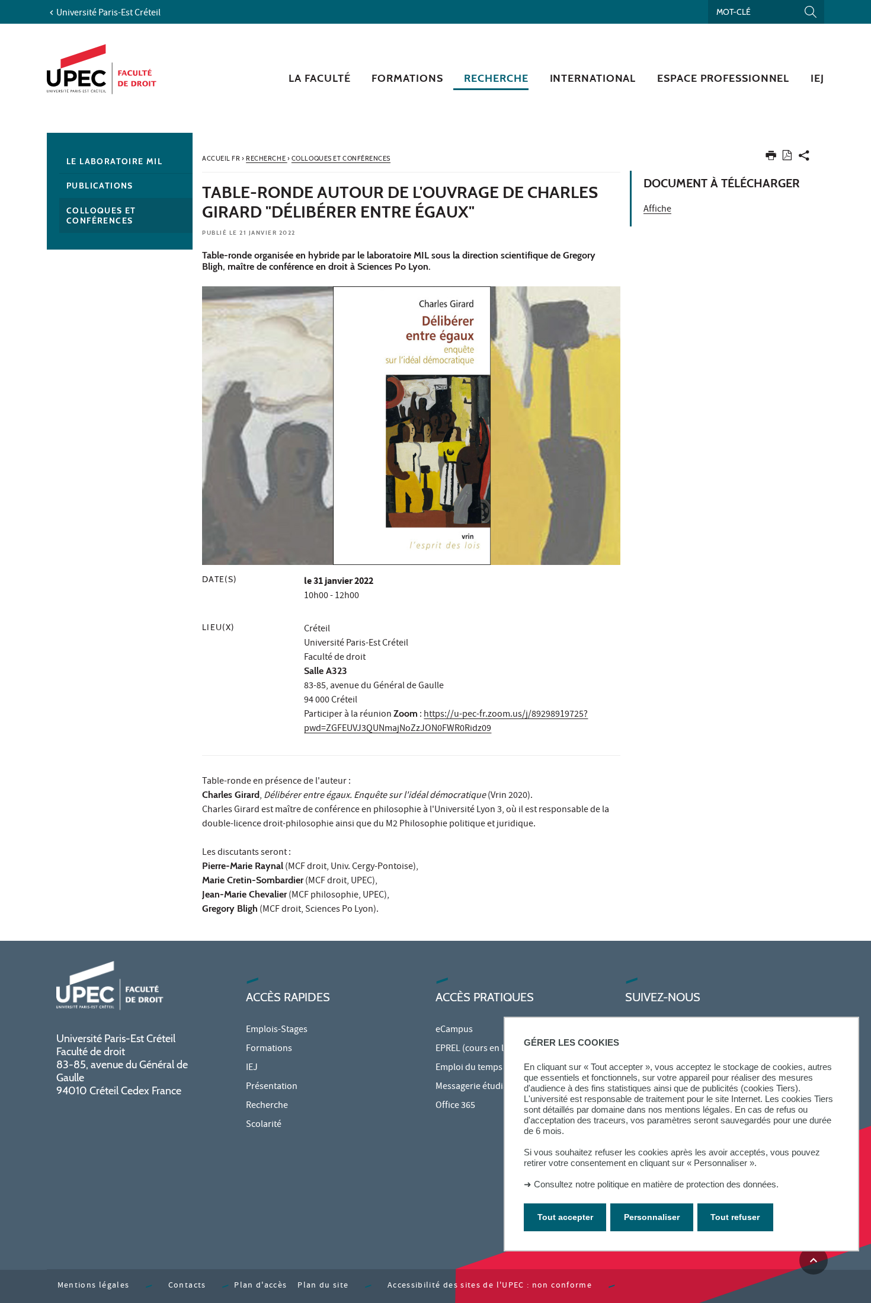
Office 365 (455, 1106)
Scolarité (263, 1125)
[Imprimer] (771, 158)
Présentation (271, 1087)
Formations (269, 1049)
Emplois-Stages (277, 1030)
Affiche (657, 210)
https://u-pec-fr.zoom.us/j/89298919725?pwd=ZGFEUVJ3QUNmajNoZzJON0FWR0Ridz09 (446, 722)
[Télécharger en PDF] (787, 157)
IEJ (252, 1068)
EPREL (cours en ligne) (480, 1049)
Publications (99, 185)
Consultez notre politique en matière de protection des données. (656, 1184)
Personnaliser (652, 1217)
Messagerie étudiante (478, 1087)
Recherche (267, 1106)
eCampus (454, 1030)
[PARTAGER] (804, 158)
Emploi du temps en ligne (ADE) (497, 1068)
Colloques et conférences (101, 215)
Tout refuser (735, 1217)
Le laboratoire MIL (114, 161)
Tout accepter (565, 1217)
